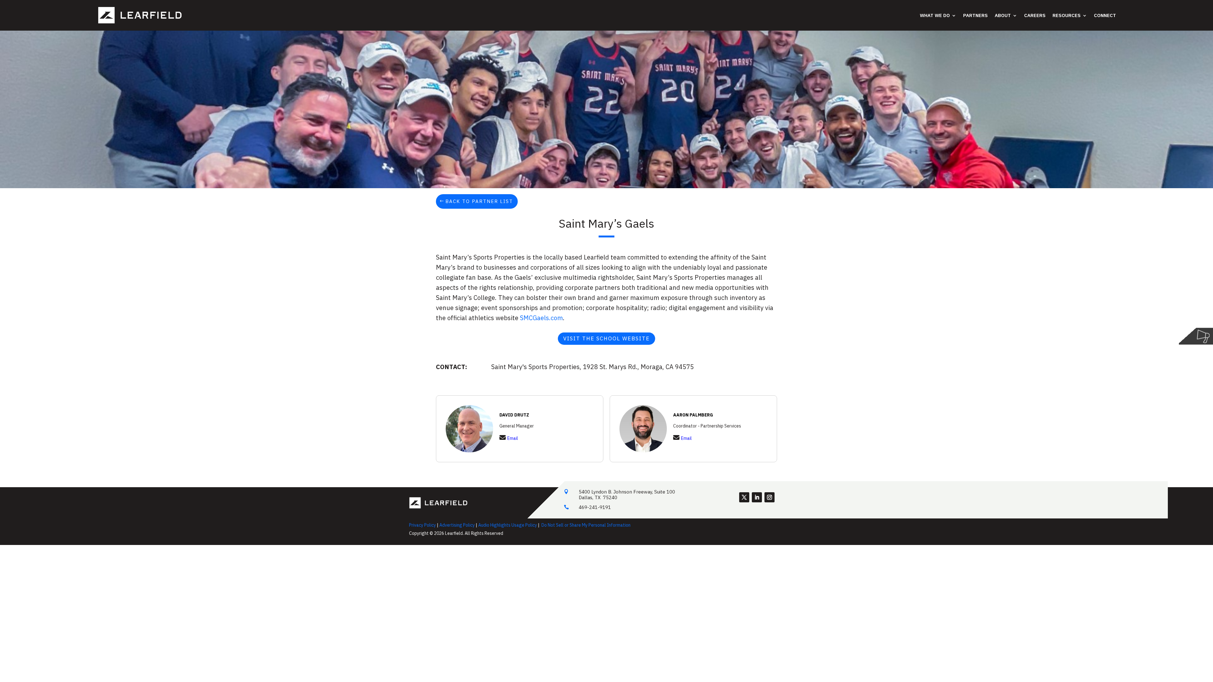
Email (512, 438)
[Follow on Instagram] (769, 497)
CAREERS (1035, 15)
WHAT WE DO (935, 15)
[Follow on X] (744, 497)
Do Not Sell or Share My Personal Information (586, 525)
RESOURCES (1067, 15)
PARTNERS (975, 15)
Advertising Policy (457, 525)
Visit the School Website (606, 338)
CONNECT (1105, 15)
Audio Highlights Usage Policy (507, 525)
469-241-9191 (595, 507)
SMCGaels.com (541, 318)
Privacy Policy (422, 525)
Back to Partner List (479, 201)
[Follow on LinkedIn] (757, 497)
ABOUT (1003, 15)
